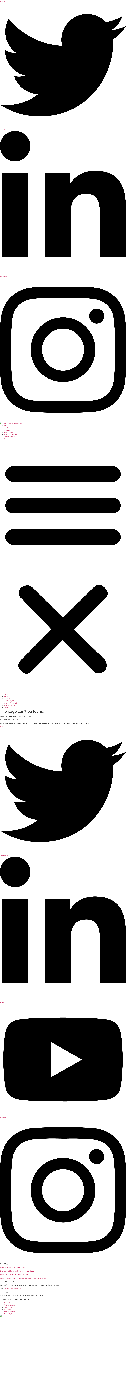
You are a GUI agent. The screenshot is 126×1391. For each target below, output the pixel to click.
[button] (63, 566)
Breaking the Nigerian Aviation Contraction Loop (17, 1271)
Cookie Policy (8, 1307)
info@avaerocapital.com (13, 1289)
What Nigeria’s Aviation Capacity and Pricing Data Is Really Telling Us (24, 1278)
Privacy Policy (9, 1303)
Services (7, 430)
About (6, 428)
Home (6, 425)
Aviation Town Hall (10, 434)
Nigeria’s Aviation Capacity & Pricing (12, 1267)
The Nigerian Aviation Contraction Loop (14, 1274)
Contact (6, 439)
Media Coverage (9, 437)
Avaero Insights (9, 432)
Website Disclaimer (10, 1305)
